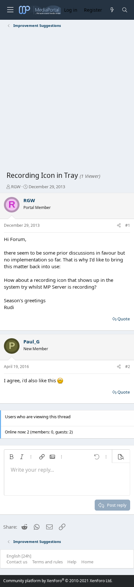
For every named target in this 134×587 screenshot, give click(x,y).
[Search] (124, 10)
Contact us (17, 562)
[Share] (119, 225)
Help (71, 562)
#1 (127, 225)
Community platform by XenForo (57, 580)
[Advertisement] (67, 100)
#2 (127, 366)
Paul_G (31, 341)
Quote (123, 319)
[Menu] (10, 10)
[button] (11, 457)
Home (87, 562)
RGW (15, 187)
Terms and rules (47, 562)
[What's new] (111, 10)
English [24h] (19, 556)
